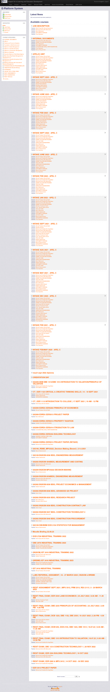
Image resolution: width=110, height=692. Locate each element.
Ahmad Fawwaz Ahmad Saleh (43, 56)
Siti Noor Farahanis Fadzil (42, 206)
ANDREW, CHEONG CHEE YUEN (44, 436)
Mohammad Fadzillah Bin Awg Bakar (44, 58)
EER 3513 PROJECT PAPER (44, 668)
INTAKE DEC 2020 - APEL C (44, 296)
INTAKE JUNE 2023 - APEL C (45, 94)
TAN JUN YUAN (39, 141)
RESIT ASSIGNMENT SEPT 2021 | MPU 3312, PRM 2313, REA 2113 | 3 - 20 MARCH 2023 (67, 588)
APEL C (6, 41)
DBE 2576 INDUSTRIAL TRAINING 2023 (49, 543)
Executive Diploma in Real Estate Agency (14, 54)
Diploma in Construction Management (13, 50)
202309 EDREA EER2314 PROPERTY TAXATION (53, 421)
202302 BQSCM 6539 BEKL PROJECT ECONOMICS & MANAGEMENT (62, 484)
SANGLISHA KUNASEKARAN (43, 142)
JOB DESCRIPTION (41, 26)
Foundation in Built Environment (11, 45)
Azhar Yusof (38, 493)
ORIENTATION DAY (41, 377)
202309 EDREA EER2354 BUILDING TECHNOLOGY (54, 434)
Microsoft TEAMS (38, 4)
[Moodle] (55, 688)
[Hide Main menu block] (23, 12)
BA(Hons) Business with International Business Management (12, 63)
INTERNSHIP (7, 69)
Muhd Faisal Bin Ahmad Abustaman (44, 28)
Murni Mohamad (40, 31)
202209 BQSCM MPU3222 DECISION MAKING (52, 470)
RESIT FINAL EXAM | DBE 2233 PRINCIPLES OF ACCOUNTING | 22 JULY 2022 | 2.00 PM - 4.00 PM (68, 606)
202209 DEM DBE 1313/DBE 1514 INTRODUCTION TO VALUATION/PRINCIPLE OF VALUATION (67, 383)
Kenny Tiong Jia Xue (41, 49)
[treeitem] (14, 25)
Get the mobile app (55, 690)
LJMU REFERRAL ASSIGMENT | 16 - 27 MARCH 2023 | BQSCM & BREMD (64, 575)
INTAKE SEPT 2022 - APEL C (45, 133)
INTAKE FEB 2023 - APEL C (44, 113)
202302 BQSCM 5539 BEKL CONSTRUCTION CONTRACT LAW (59, 505)
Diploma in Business (9, 52)
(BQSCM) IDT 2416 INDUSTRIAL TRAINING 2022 (53, 552)
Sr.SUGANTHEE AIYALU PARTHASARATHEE (46, 46)
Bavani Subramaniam (41, 71)
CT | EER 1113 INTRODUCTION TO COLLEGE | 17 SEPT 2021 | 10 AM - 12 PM (65, 401)
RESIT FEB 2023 (8, 76)
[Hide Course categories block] (23, 37)
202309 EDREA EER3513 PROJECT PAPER (51, 414)
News (29, 4)
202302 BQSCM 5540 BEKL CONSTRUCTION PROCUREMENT (59, 518)
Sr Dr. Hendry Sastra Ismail (42, 207)
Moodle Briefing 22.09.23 (43, 531)
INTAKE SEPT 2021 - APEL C (45, 224)
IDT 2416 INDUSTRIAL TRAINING (47, 568)
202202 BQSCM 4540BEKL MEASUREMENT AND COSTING (58, 462)
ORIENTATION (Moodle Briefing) (12, 67)
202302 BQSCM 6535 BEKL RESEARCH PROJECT (54, 497)
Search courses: (61, 676)
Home (10, 4)
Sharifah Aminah (40, 227)
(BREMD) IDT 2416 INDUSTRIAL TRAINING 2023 (53, 560)
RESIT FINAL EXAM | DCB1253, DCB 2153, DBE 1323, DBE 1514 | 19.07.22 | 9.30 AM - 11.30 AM (69, 628)
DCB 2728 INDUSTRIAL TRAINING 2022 (49, 536)
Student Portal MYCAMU (58, 4)
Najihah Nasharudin (40, 67)
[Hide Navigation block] (23, 23)
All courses (5, 79)
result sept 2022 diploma (43, 373)
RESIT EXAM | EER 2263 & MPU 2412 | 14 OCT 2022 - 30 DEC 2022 (61, 661)
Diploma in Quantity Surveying (11, 48)
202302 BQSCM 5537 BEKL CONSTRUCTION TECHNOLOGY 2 (59, 512)
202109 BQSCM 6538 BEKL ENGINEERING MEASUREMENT (58, 455)
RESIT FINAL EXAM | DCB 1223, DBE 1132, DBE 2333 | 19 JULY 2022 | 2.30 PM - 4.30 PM (68, 616)
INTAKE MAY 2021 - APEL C (44, 273)
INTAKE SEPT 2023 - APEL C (45, 77)
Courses (16, 4)
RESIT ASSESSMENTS (9, 73)
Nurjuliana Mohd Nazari (41, 65)
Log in (106, 1)
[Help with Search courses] (79, 676)
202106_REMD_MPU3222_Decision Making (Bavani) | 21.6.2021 (59, 448)
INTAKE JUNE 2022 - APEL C (45, 154)
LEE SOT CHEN (39, 70)
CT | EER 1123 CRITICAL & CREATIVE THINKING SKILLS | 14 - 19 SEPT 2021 (65, 392)
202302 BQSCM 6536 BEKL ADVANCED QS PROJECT (55, 491)
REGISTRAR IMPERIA (41, 62)
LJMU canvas (78, 4)
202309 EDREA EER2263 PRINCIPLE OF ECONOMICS (55, 408)
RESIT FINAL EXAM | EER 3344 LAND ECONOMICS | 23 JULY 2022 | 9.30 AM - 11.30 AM (68, 597)
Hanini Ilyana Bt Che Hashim (42, 233)
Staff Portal (47, 4)
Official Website (69, 4)
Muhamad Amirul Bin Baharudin (43, 29)
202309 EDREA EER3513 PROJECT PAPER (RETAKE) (55, 442)
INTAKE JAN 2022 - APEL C (44, 197)
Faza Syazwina (39, 34)
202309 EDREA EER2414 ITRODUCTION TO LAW (53, 427)
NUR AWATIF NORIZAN (41, 32)
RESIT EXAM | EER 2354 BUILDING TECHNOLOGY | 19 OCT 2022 (60, 653)
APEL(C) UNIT (39, 54)
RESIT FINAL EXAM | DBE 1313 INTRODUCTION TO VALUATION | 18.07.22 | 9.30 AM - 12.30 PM (69, 639)
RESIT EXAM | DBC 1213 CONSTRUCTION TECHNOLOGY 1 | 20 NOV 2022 (64, 646)
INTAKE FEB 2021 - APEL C (44, 325)
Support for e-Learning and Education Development (25, 1)
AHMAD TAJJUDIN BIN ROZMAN (44, 42)
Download (23, 4)
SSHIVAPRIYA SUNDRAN (42, 218)
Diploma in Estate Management (11, 47)
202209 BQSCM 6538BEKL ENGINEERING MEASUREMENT (58, 476)
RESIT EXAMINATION (9, 75)
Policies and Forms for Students (11, 43)
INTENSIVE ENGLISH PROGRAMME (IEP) (14, 66)
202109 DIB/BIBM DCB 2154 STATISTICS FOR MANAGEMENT (59, 525)
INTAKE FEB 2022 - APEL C (44, 176)
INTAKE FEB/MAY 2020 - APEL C (46, 350)
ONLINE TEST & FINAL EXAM (11, 71)
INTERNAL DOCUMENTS (43, 38)
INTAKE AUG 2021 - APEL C (44, 250)
